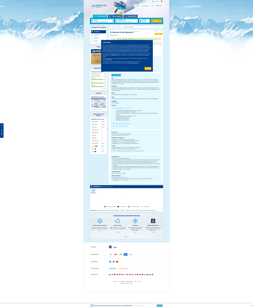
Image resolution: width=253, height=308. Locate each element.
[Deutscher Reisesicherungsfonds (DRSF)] (110, 247)
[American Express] (126, 254)
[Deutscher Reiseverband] (115, 247)
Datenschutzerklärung (134, 63)
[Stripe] (130, 254)
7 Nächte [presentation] (93, 190)
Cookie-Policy (109, 59)
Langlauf (96, 38)
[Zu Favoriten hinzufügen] (161, 31)
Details (103, 88)
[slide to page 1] (125, 236)
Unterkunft (97, 31)
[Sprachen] (109, 274)
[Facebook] (110, 262)
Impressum (129, 61)
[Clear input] (112, 20)
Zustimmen (113, 53)
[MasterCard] (116, 254)
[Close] (251, 305)
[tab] (93, 191)
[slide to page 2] (127, 236)
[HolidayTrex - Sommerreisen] (123, 268)
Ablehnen (115, 55)
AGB (136, 281)
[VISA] (121, 254)
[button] (161, 1)
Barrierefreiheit (129, 281)
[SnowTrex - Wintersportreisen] (113, 268)
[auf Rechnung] (111, 254)
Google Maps (122, 180)
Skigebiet (96, 35)
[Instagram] (113, 262)
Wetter (96, 41)
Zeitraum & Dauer (121, 20)
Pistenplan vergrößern (96, 109)
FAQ (139, 281)
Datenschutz (122, 281)
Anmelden (160, 305)
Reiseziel (96, 20)
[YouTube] (117, 262)
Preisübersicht (158, 34)
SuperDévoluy (115, 35)
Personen (144, 20)
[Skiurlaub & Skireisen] (99, 6)
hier (136, 148)
